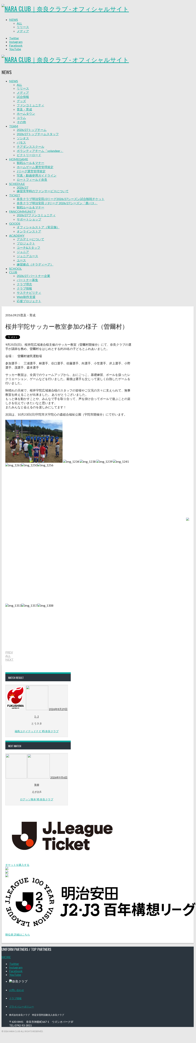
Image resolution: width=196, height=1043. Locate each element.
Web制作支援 (26, 297)
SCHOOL (15, 268)
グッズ (21, 101)
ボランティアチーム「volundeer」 (40, 151)
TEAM (13, 126)
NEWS (13, 19)
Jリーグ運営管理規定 (31, 171)
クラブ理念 (24, 284)
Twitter (14, 38)
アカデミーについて (30, 239)
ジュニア (23, 251)
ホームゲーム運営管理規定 (35, 167)
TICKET (14, 195)
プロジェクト (26, 243)
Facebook (15, 45)
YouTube (15, 49)
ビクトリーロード (29, 155)
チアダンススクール (30, 146)
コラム (21, 117)
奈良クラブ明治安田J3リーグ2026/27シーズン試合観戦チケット (60, 199)
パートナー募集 (27, 280)
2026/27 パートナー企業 (33, 276)
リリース (23, 27)
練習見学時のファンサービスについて (43, 191)
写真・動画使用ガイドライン (36, 175)
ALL (19, 23)
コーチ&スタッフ (28, 247)
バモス (21, 142)
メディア (23, 31)
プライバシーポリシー (21, 1006)
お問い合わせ (16, 990)
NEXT (9, 659)
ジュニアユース (27, 256)
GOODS (14, 223)
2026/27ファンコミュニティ (36, 215)
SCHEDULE (17, 184)
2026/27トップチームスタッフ (38, 134)
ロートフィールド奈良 (32, 179)
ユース (21, 260)
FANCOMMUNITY (22, 211)
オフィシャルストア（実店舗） (38, 227)
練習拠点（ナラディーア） (35, 264)
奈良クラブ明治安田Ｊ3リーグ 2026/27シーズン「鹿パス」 (57, 203)
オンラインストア (29, 231)
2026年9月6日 (58, 777)
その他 (21, 122)
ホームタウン (26, 113)
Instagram (15, 42)
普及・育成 (24, 109)
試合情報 (23, 96)
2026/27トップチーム (32, 130)
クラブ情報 (24, 288)
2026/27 (22, 187)
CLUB (13, 272)
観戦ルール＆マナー (30, 163)
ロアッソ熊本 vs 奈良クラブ (36, 799)
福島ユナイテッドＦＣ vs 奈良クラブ (37, 731)
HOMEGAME (18, 159)
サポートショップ (29, 219)
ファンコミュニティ (30, 105)
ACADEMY (16, 235)
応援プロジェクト (29, 301)
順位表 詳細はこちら (17, 934)
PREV (9, 652)
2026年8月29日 (58, 709)
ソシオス (23, 138)
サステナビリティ (29, 292)
